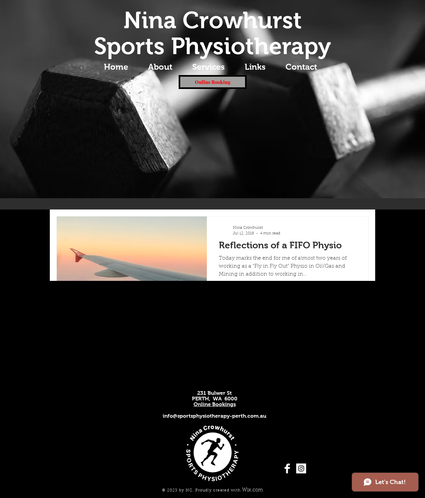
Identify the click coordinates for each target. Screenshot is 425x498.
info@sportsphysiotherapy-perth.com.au (214, 416)
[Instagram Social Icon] (301, 468)
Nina (150, 20)
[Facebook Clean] (287, 468)
